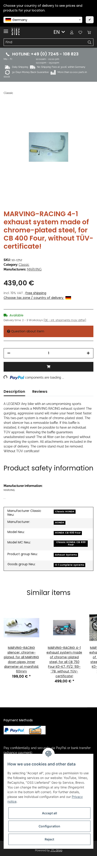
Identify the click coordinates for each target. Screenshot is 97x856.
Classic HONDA (64, 511)
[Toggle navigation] (6, 29)
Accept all (49, 813)
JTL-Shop (56, 850)
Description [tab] (14, 391)
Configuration (49, 826)
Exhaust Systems (66, 554)
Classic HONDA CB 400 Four (70, 543)
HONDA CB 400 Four (68, 532)
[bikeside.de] (15, 32)
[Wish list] (80, 32)
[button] (71, 32)
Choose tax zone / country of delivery (34, 297)
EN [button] (56, 32)
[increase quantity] (88, 353)
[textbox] (43, 20)
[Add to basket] (48, 367)
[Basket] (89, 32)
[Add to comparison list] (72, 113)
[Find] (89, 42)
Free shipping (35, 293)
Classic (24, 264)
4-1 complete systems (69, 565)
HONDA (59, 522)
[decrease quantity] (9, 353)
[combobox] (42, 20)
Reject (49, 839)
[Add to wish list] (84, 113)
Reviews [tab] (39, 391)
